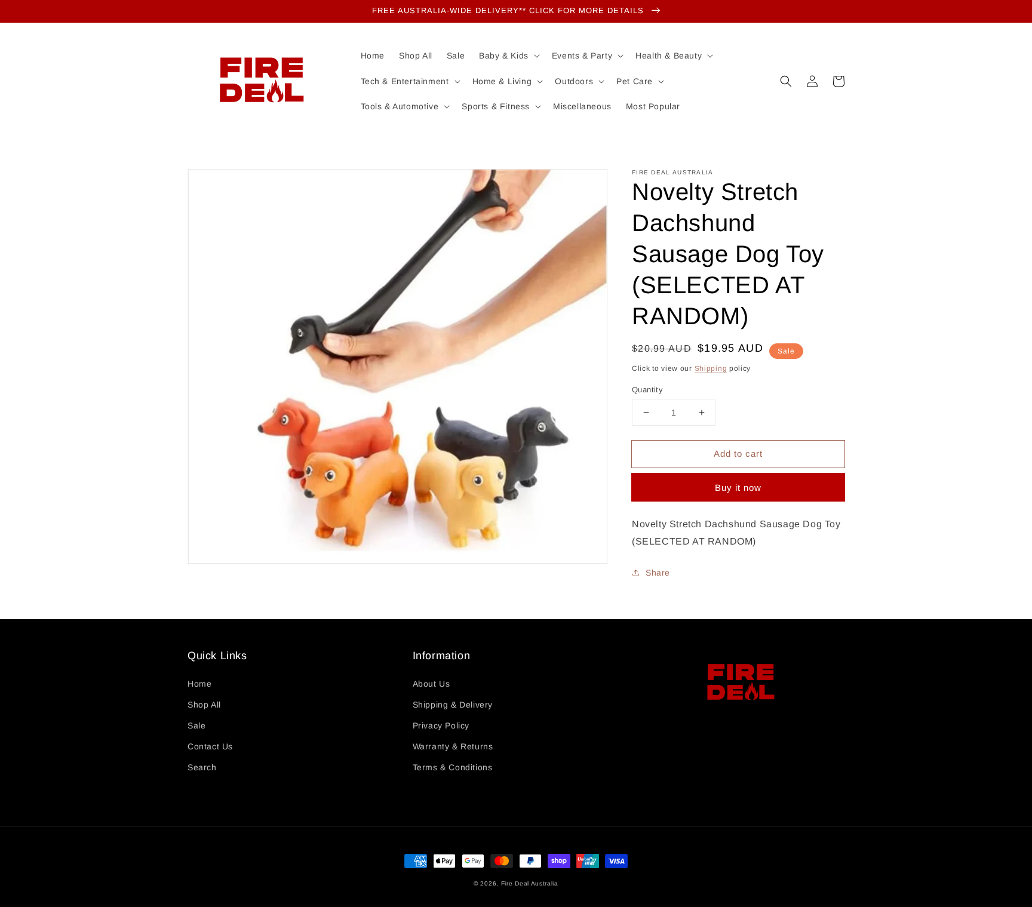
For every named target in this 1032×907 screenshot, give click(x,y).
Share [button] (658, 572)
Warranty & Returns (453, 746)
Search (202, 767)
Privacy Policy (441, 725)
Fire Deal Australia (529, 883)
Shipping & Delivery (453, 704)
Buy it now (738, 487)
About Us (431, 683)
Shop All (204, 704)
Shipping (711, 368)
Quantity (647, 389)
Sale (196, 725)
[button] (786, 81)
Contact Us (210, 746)
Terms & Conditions (453, 767)
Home (199, 683)
